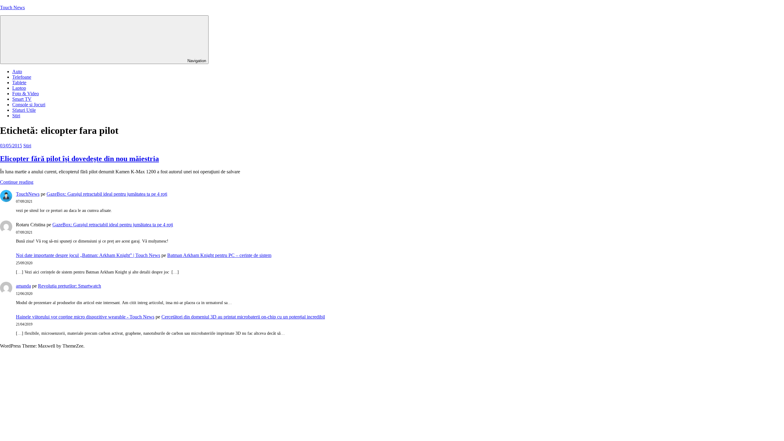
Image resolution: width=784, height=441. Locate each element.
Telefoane (21, 77)
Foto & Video (25, 93)
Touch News (12, 7)
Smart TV (22, 99)
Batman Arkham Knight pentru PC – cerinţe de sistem (219, 255)
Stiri (16, 115)
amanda (23, 285)
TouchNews (28, 194)
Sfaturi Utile (24, 110)
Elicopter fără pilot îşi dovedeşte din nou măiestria (79, 159)
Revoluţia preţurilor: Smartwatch (69, 285)
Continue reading (16, 182)
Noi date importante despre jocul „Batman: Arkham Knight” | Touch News (88, 255)
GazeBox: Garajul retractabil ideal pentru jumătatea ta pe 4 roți (107, 194)
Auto (17, 71)
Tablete (19, 82)
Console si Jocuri (28, 104)
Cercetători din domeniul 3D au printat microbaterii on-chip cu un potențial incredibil (243, 316)
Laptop (19, 88)
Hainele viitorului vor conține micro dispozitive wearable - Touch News (85, 316)
